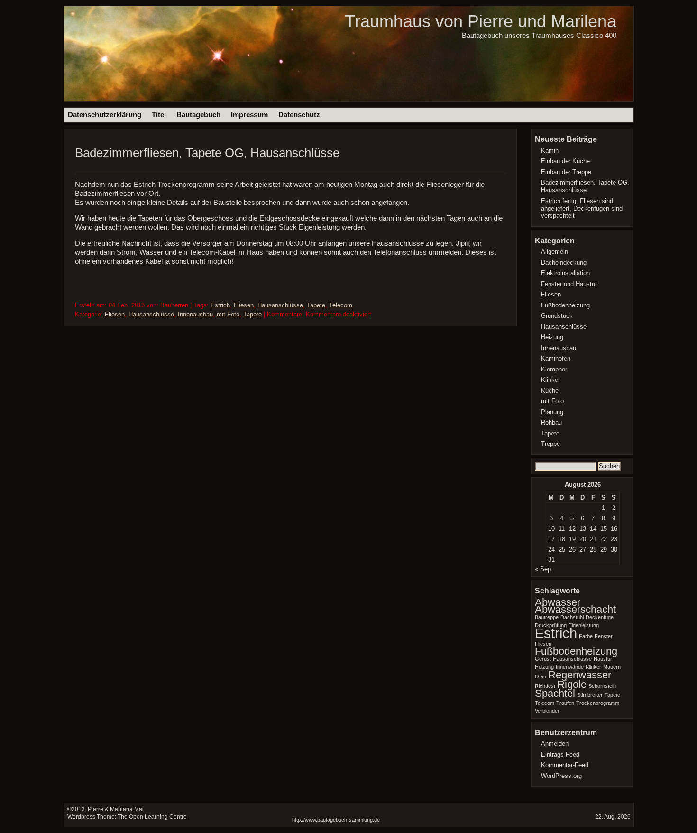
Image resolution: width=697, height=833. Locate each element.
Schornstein (602, 686)
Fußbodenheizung (565, 305)
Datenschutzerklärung (104, 115)
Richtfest (545, 686)
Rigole (572, 684)
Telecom (340, 305)
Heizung (552, 337)
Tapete (316, 305)
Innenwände (570, 667)
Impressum (249, 115)
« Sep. (544, 569)
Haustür (603, 659)
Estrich (220, 305)
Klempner (554, 369)
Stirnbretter (590, 695)
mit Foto (228, 314)
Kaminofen (555, 358)
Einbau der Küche (565, 161)
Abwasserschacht (575, 609)
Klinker (550, 379)
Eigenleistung (584, 625)
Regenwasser (579, 675)
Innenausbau (195, 314)
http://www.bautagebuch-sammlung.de (336, 820)
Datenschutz (299, 115)
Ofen (540, 676)
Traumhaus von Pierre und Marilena (480, 21)
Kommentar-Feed (564, 764)
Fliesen (244, 305)
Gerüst (543, 659)
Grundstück (557, 315)
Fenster (604, 636)
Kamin (550, 150)
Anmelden (555, 743)
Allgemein (554, 251)
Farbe (586, 636)
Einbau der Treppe (566, 172)
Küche (550, 390)
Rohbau (551, 422)
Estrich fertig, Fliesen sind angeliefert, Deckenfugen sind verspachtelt (582, 208)
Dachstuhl (572, 617)
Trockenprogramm (597, 703)
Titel (159, 115)
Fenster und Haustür (569, 283)
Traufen (565, 703)
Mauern (612, 667)
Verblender (547, 710)
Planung (552, 412)
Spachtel (555, 693)
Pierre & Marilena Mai (115, 809)
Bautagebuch (198, 115)
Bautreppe (547, 617)
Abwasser (557, 602)
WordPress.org (561, 775)
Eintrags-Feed (560, 754)
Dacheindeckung (564, 262)
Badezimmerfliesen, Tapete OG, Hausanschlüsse (207, 153)
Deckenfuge (600, 617)
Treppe (550, 443)
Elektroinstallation (565, 273)
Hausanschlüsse (280, 305)
